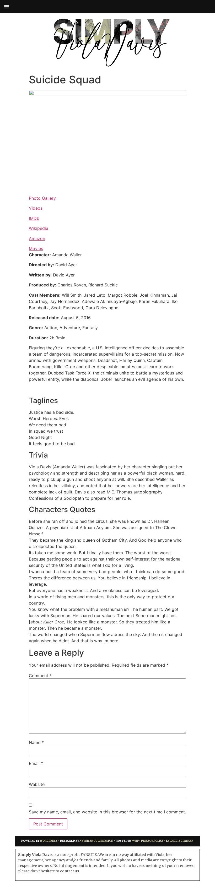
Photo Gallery (42, 198)
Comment (40, 675)
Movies (36, 248)
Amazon (37, 238)
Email (36, 763)
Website (37, 784)
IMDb (34, 218)
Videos (35, 208)
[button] (6, 6)
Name (36, 742)
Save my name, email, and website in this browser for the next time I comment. (107, 812)
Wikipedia (38, 228)
